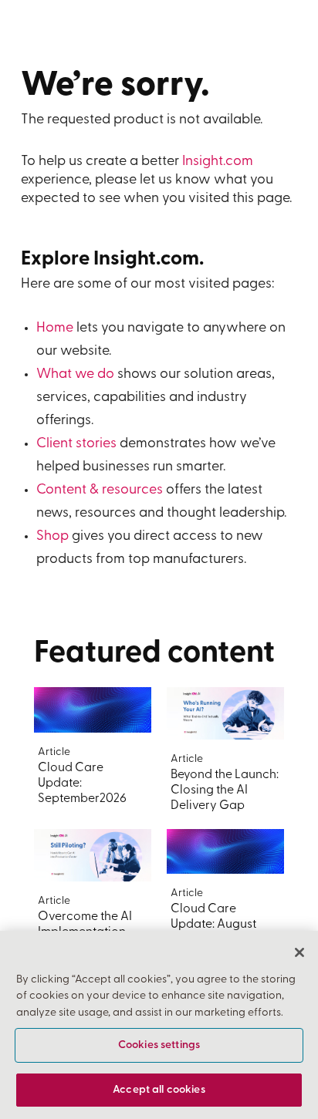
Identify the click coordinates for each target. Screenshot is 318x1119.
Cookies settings (159, 1045)
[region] (159, 1025)
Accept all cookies (159, 1090)
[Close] (299, 952)
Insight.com (217, 162)
